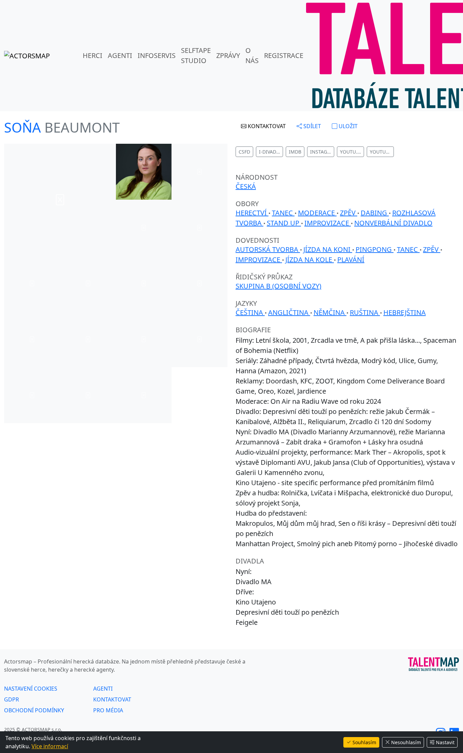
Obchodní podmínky (34, 710)
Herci (92, 55)
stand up (284, 222)
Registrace (283, 55)
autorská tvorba (268, 249)
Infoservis (157, 55)
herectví (252, 212)
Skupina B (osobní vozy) (278, 286)
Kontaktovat (112, 699)
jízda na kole (309, 259)
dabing (375, 212)
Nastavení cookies (30, 688)
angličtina (289, 312)
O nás (252, 55)
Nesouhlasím (406, 742)
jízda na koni (327, 249)
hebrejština (404, 312)
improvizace (327, 222)
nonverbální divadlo (393, 222)
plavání (350, 259)
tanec (283, 212)
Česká (246, 186)
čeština (250, 312)
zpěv (348, 212)
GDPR (11, 699)
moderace (317, 212)
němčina (330, 312)
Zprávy (228, 55)
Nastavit (445, 742)
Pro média (108, 710)
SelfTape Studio (196, 55)
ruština (365, 312)
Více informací (50, 746)
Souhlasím (364, 742)
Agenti (120, 55)
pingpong (375, 249)
